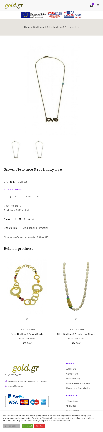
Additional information (36, 228)
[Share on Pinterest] (24, 219)
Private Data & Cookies (78, 383)
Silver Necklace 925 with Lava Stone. (76, 334)
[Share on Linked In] (29, 219)
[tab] (10, 228)
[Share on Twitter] (20, 219)
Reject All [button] (40, 426)
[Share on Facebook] (16, 219)
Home (27, 27)
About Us (71, 369)
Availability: (10, 210)
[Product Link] (27, 286)
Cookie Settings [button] (12, 426)
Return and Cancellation (78, 388)
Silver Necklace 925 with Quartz (27, 334)
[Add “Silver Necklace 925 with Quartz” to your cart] (27, 319)
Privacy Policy (73, 378)
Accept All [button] (27, 426)
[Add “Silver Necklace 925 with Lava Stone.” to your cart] (76, 319)
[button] (13, 189)
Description (10, 228)
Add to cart (33, 197)
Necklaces (38, 27)
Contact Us (72, 374)
